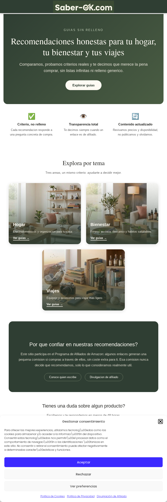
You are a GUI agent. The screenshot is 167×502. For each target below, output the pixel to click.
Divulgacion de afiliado (104, 377)
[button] (160, 421)
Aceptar (83, 462)
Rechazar (83, 474)
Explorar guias (83, 85)
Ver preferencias (83, 486)
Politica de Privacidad (81, 496)
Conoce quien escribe (62, 377)
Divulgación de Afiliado (112, 496)
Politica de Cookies (52, 496)
